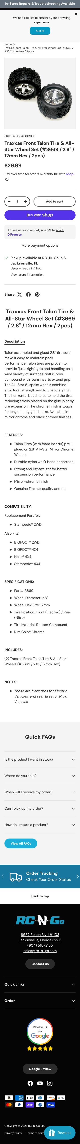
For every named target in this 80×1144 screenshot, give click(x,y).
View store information (27, 275)
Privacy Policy (13, 1133)
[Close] (76, 14)
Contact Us (40, 964)
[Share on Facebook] (28, 294)
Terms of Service (36, 1133)
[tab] (14, 341)
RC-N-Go (34, 1126)
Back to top (40, 896)
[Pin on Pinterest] (37, 294)
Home (8, 44)
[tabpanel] (40, 527)
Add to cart (54, 201)
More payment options (40, 245)
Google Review (40, 1069)
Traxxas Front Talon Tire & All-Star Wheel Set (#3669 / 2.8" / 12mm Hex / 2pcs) (38, 49)
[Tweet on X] (19, 294)
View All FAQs (21, 843)
